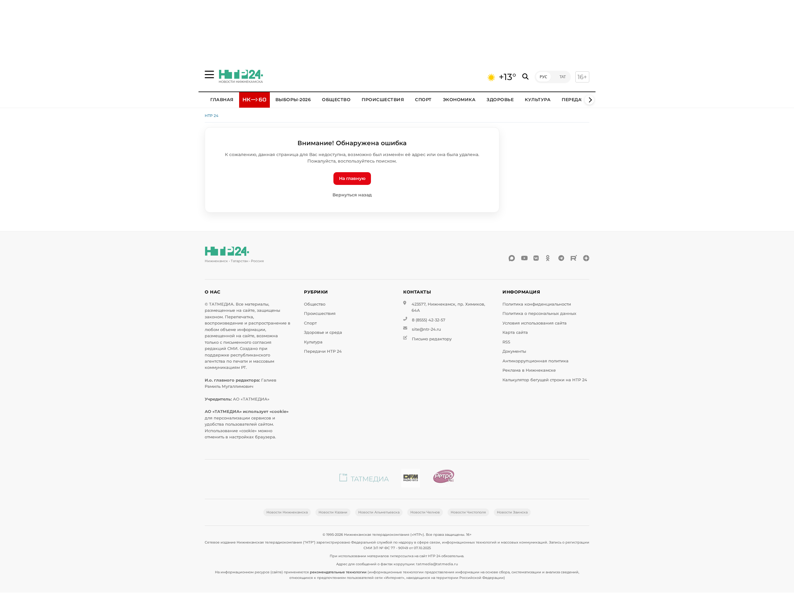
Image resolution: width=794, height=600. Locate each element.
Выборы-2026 (293, 99)
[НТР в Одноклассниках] (549, 258)
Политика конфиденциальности (536, 304)
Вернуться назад (352, 195)
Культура (538, 99)
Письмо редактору (432, 339)
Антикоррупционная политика (535, 361)
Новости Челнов (425, 512)
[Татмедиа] (364, 479)
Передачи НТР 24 (323, 351)
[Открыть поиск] (525, 77)
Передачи (575, 99)
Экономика (459, 99)
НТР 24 (211, 115)
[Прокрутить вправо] (589, 100)
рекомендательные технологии (338, 572)
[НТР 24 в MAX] (512, 258)
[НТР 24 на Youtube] (524, 258)
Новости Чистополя (468, 512)
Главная (222, 99)
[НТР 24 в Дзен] (586, 258)
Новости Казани (333, 512)
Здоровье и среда (323, 332)
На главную (352, 178)
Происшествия (383, 99)
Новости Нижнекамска (287, 512)
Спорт (423, 99)
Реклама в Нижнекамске (529, 370)
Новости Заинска (512, 512)
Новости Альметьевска (378, 512)
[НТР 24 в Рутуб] (574, 258)
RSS (506, 342)
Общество (336, 99)
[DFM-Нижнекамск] (410, 479)
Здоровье (500, 99)
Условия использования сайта (534, 323)
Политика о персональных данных (539, 313)
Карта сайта (515, 332)
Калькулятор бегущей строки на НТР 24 (544, 380)
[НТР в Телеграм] (561, 258)
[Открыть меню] (209, 74)
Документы (514, 351)
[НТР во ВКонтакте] (536, 258)
